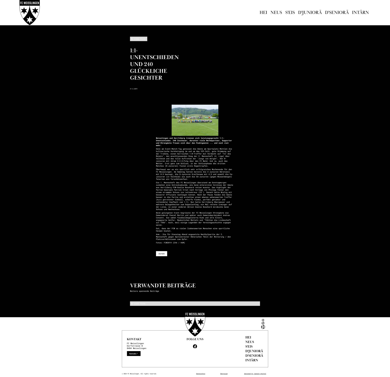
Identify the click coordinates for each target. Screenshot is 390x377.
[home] (30, 12)
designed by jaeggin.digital (255, 374)
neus (249, 342)
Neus (276, 13)
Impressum (224, 374)
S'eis (290, 13)
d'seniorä (337, 13)
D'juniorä (310, 13)
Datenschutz (200, 374)
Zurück (162, 254)
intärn (360, 13)
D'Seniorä (254, 356)
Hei (263, 13)
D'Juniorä (254, 351)
